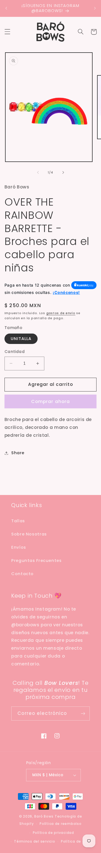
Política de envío (77, 841)
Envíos (18, 547)
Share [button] (17, 453)
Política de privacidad (53, 833)
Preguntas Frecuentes (36, 560)
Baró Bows (44, 816)
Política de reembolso (60, 824)
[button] (7, 31)
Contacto (22, 574)
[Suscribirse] (83, 713)
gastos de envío (60, 313)
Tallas (18, 521)
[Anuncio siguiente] (95, 8)
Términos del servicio (34, 841)
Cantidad (14, 351)
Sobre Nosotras (29, 534)
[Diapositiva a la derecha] (63, 172)
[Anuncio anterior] (6, 8)
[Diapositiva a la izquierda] (38, 172)
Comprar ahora (50, 401)
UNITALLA (21, 338)
